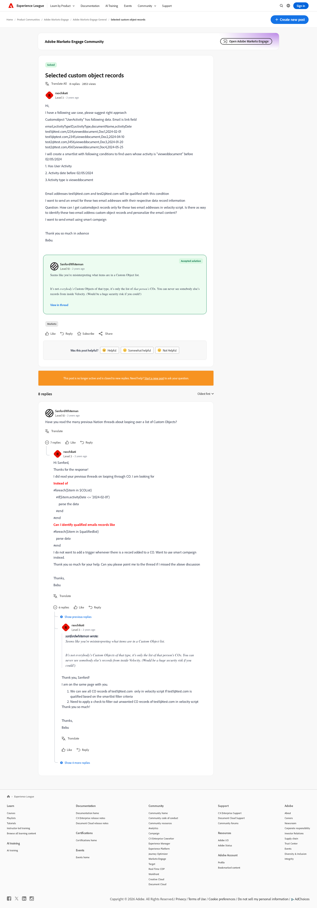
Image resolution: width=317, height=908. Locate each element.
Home (9, 19)
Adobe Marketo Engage (56, 19)
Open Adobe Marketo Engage (249, 41)
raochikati (61, 93)
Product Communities (28, 19)
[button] (290, 19)
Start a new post (154, 378)
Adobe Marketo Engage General (90, 19)
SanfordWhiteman (71, 264)
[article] (125, 427)
